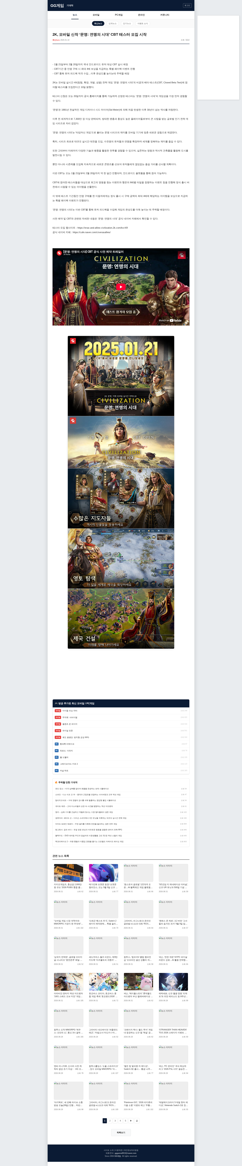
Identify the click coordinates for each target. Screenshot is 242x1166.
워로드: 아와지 (66, 751)
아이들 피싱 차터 (69, 711)
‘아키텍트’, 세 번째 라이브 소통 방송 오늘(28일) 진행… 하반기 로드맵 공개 (68, 1104)
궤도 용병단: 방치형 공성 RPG (75, 737)
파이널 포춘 (67, 730)
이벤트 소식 (143, 23)
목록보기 (121, 1132)
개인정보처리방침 (131, 1150)
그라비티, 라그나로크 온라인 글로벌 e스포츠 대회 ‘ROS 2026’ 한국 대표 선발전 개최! (102, 1104)
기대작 (70, 5)
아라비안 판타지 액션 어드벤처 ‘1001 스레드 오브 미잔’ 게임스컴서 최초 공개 (68, 995)
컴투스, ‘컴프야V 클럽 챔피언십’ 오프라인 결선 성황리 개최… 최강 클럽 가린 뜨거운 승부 (138, 958)
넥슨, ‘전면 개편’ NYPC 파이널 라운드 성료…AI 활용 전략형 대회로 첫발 (173, 958)
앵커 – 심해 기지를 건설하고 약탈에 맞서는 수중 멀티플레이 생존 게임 (84, 812)
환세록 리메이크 (67, 744)
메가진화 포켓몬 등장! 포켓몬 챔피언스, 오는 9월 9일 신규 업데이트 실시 (103, 886)
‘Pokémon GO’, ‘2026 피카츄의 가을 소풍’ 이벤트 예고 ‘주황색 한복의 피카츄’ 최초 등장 (138, 1104)
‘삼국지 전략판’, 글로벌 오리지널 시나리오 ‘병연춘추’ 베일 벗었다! (68, 958)
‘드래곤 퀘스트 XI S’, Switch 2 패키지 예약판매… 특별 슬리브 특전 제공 (103, 922)
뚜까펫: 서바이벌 (69, 717)
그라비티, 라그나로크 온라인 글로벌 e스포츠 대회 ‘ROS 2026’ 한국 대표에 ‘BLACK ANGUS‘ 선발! (137, 922)
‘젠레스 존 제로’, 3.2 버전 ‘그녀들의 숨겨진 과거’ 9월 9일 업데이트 (173, 922)
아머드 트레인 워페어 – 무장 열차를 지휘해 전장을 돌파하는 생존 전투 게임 (86, 824)
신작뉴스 (113, 23)
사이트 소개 (108, 1150)
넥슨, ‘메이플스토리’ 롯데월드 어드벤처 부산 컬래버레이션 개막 (138, 995)
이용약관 (118, 1150)
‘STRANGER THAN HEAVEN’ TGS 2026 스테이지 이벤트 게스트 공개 (173, 1031)
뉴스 (75, 15)
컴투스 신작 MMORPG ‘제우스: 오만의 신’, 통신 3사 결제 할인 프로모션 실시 (68, 1031)
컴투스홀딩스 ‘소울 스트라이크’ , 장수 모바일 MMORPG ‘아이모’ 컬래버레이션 (103, 1067)
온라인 (141, 15)
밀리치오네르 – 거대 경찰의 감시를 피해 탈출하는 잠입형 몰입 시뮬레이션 (85, 800)
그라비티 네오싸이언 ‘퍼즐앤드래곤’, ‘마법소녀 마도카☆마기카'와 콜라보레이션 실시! (103, 1031)
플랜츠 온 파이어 (69, 724)
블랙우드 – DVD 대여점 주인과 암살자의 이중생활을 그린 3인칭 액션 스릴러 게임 (88, 836)
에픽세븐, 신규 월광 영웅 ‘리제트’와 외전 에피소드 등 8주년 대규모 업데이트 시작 (173, 995)
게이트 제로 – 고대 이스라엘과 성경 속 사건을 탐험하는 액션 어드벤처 (84, 806)
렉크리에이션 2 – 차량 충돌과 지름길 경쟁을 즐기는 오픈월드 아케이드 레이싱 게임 (89, 841)
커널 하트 (64, 771)
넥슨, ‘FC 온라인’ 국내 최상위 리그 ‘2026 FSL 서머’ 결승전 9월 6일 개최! (172, 1067)
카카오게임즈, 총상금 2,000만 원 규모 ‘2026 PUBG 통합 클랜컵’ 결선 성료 (68, 886)
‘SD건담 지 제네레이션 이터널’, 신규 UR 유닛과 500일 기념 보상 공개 (173, 886)
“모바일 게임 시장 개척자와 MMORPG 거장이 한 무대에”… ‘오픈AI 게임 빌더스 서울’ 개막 (68, 922)
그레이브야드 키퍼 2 (69, 764)
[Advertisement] (121, 53)
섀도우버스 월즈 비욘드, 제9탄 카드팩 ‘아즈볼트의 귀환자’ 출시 (103, 958)
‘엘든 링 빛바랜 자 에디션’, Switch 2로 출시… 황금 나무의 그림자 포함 (138, 1067)
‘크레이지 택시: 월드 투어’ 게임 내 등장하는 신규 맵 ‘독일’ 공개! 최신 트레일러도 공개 (138, 1031)
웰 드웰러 (64, 757)
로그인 (187, 5)
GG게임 (57, 5)
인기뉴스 (127, 23)
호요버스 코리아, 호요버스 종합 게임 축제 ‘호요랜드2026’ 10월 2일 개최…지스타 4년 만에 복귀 (103, 995)
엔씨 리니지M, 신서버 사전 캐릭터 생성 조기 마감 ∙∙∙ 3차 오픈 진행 (68, 1067)
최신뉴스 (98, 23)
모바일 (96, 15)
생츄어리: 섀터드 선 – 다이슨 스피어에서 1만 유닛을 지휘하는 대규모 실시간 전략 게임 (90, 818)
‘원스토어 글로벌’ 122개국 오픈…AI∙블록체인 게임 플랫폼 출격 (137, 886)
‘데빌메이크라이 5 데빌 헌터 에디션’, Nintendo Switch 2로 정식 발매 (173, 1104)
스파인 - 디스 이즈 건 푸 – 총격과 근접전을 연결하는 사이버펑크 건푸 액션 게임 (88, 795)
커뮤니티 (164, 15)
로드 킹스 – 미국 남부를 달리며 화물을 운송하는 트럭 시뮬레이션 (82, 789)
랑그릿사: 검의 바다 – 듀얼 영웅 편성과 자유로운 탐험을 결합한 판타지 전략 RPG (88, 830)
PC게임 (119, 15)
